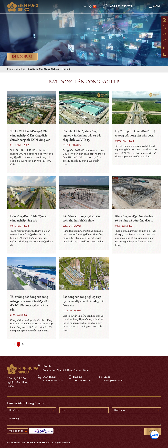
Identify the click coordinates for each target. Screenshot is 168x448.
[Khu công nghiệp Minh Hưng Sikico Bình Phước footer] (22, 369)
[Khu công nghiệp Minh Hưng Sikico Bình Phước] (24, 6)
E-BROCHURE (22, 57)
